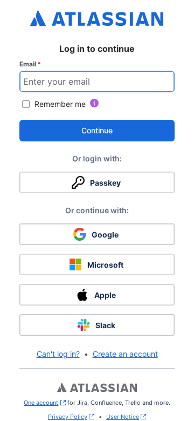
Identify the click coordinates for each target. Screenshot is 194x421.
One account (44, 402)
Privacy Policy (67, 416)
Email (30, 64)
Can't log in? (58, 353)
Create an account (125, 353)
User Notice (122, 416)
